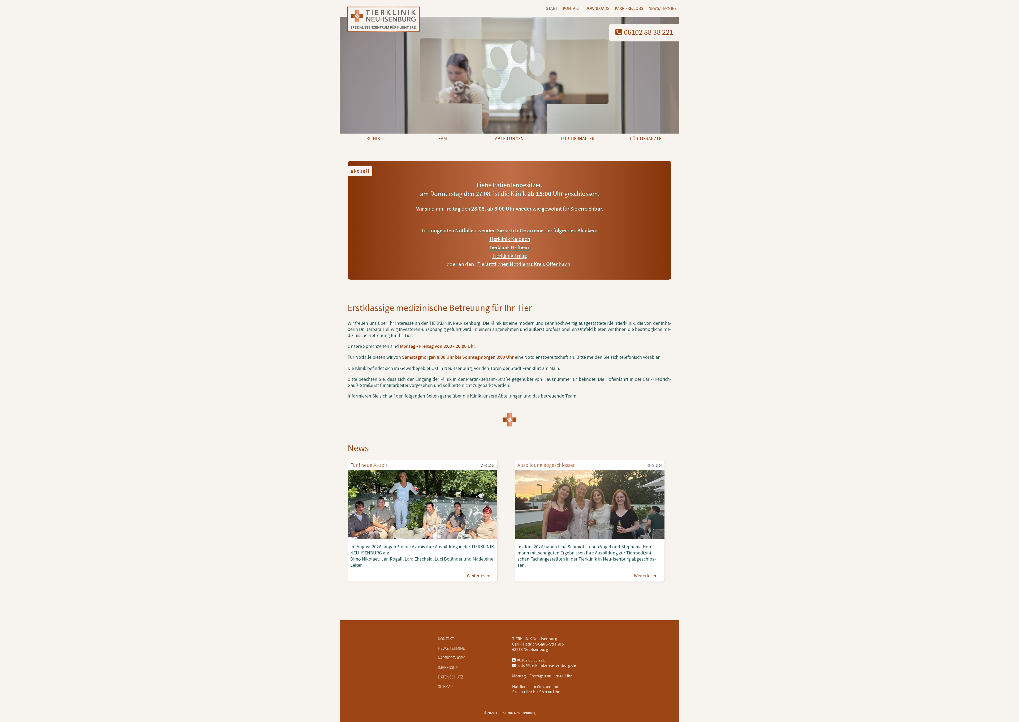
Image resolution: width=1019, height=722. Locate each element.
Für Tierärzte (645, 139)
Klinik (373, 139)
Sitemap (445, 686)
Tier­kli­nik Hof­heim (509, 247)
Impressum (448, 667)
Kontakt (571, 8)
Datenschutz (450, 677)
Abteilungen (509, 139)
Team (441, 139)
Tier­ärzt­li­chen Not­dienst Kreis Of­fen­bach (523, 264)
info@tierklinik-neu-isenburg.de (546, 665)
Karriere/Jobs (629, 8)
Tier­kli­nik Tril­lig (509, 256)
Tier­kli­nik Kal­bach (509, 239)
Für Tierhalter (577, 139)
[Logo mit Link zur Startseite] (381, 20)
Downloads (597, 8)
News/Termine (663, 8)
